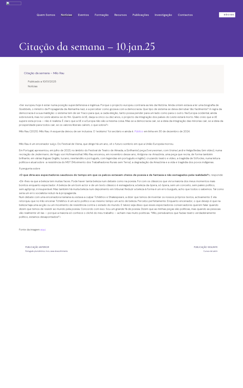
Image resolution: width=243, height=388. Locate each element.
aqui (42, 229)
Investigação (163, 15)
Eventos (83, 15)
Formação (102, 15)
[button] (227, 14)
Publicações (141, 15)
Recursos (120, 15)
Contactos (185, 15)
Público (138, 131)
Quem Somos (46, 15)
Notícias (66, 15)
